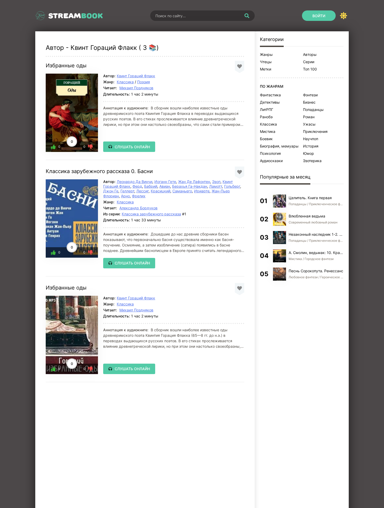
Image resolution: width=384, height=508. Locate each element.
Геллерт (127, 191)
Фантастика (270, 95)
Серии (308, 62)
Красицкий (160, 191)
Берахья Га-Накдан (189, 186)
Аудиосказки (271, 160)
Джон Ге (110, 191)
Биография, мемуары (279, 146)
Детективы (270, 102)
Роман (309, 117)
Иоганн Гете (165, 181)
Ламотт (215, 186)
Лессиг (142, 191)
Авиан (164, 186)
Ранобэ (266, 117)
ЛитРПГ (266, 109)
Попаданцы (313, 109)
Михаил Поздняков (136, 88)
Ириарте (202, 191)
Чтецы (266, 62)
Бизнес (309, 102)
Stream (75, 15)
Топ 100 (310, 69)
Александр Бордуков (138, 208)
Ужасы (309, 124)
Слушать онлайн (132, 147)
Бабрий (150, 186)
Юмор (308, 153)
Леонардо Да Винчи (134, 181)
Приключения (315, 131)
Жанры (266, 54)
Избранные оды (66, 65)
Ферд (137, 186)
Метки (265, 69)
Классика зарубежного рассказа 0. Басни (99, 171)
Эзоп (216, 181)
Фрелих (139, 196)
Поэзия (143, 82)
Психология (270, 153)
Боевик (266, 139)
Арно (125, 196)
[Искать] (247, 15)
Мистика (267, 131)
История (310, 146)
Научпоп (310, 139)
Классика (125, 82)
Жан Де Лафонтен (194, 181)
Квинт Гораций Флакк (136, 76)
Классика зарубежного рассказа (151, 214)
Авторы (310, 54)
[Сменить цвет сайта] (343, 15)
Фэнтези (310, 95)
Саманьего (182, 191)
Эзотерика (312, 160)
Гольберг (232, 186)
